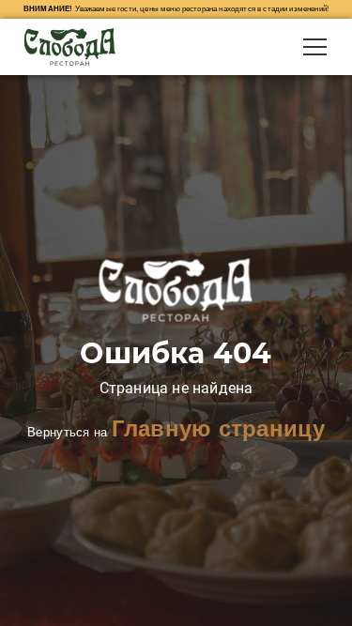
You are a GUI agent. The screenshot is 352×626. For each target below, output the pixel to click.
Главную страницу (218, 428)
